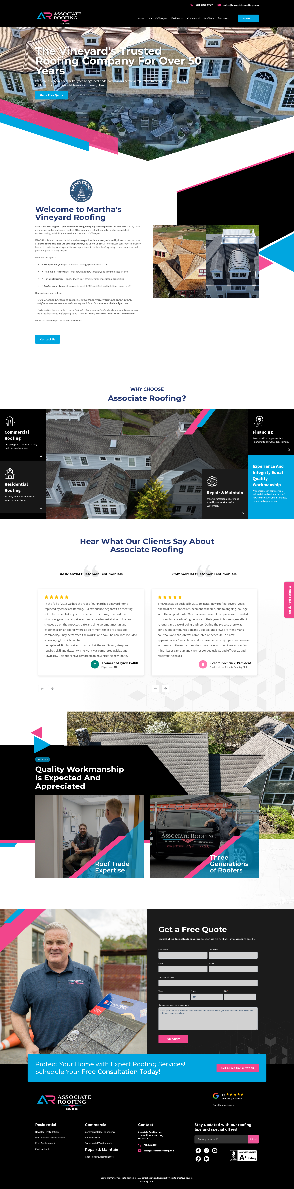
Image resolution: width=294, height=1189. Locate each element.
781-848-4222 (204, 5)
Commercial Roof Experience (100, 1131)
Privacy (143, 1181)
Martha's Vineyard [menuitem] (158, 18)
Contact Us (47, 339)
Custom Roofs (42, 1149)
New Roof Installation (47, 1131)
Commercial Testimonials (98, 1143)
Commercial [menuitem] (193, 18)
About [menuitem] (141, 18)
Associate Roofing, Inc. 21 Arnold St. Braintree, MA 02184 (150, 1135)
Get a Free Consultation (237, 1068)
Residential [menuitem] (177, 18)
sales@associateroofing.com (241, 5)
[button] (42, 689)
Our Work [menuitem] (209, 18)
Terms (151, 1181)
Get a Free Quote (51, 95)
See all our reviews (222, 1105)
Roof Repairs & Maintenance (50, 1137)
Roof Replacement (45, 1143)
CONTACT (248, 18)
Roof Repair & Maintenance (99, 1156)
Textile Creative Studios (181, 1177)
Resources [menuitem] (223, 18)
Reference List (92, 1137)
